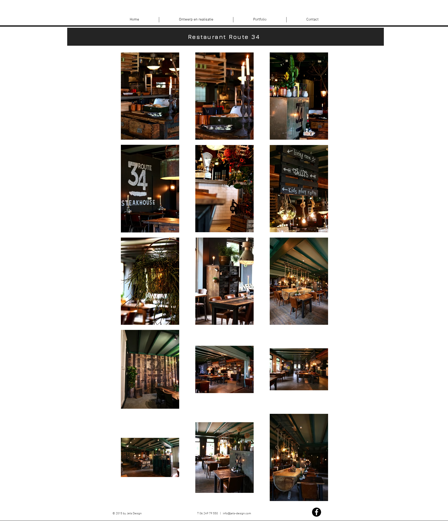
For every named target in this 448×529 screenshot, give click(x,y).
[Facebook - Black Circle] (316, 512)
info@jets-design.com (237, 513)
